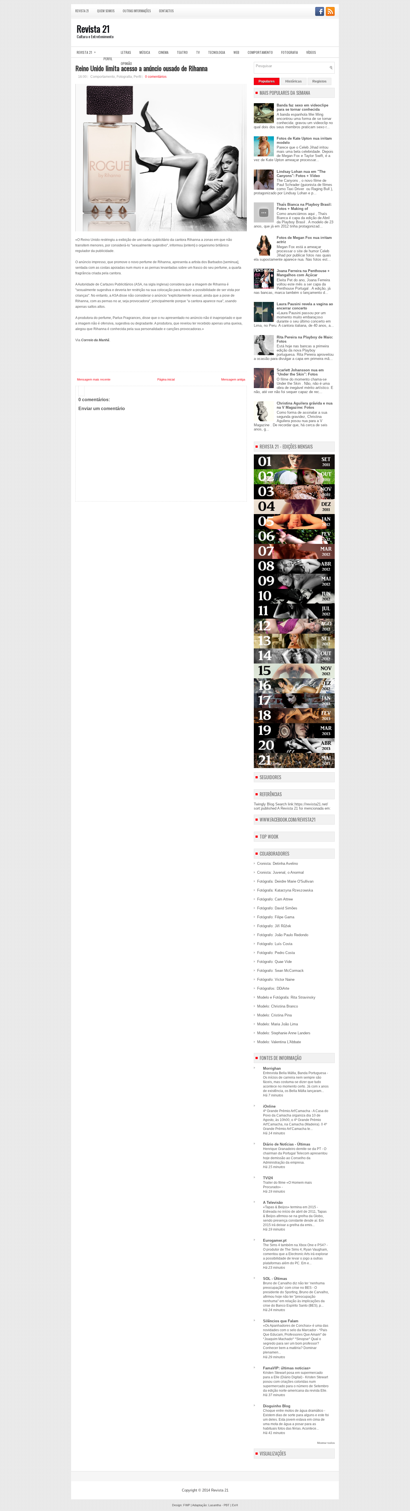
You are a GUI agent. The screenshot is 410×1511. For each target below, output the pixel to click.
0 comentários (156, 77)
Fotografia (289, 52)
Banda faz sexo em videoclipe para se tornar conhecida (302, 107)
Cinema (163, 52)
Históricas (293, 81)
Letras (126, 52)
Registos (319, 81)
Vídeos (311, 52)
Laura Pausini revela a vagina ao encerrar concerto (305, 306)
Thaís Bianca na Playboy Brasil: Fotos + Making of (304, 206)
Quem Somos (105, 11)
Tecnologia (216, 52)
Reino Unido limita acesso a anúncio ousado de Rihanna (141, 68)
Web (236, 52)
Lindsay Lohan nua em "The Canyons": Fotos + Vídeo (301, 173)
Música (144, 52)
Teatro (182, 52)
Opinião (126, 63)
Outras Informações (137, 11)
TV (198, 52)
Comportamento (260, 52)
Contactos (166, 11)
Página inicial (166, 379)
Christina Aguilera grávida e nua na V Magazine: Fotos (304, 405)
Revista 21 (82, 11)
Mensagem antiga (233, 379)
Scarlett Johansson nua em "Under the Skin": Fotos (300, 372)
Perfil (107, 58)
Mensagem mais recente (93, 379)
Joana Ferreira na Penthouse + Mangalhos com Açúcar (303, 273)
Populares (267, 81)
